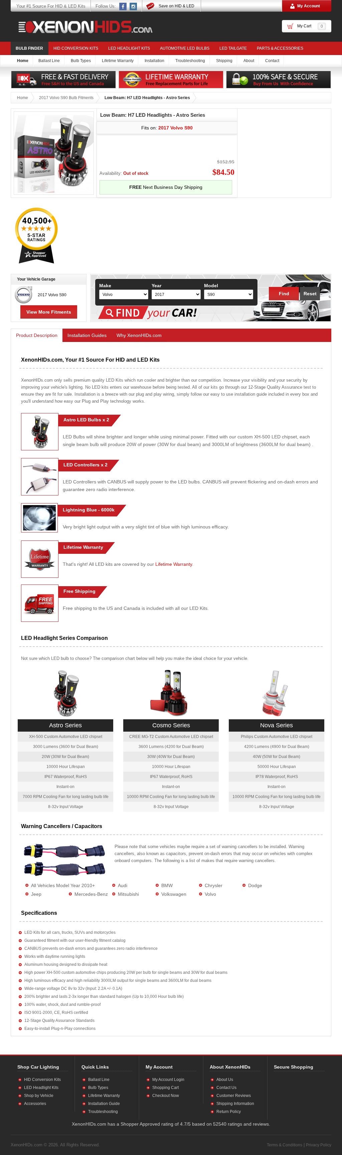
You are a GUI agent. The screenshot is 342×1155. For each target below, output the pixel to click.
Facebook (123, 6)
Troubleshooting (103, 1111)
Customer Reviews (233, 1095)
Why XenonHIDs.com (139, 335)
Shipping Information (235, 1103)
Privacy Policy (318, 1145)
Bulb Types (98, 1087)
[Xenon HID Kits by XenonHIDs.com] (82, 26)
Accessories (35, 1103)
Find (284, 293)
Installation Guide (104, 1103)
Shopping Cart (165, 1087)
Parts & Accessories (280, 48)
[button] (295, 1095)
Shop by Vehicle (38, 1095)
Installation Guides (87, 335)
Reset (310, 293)
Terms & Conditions (284, 1145)
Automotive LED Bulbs (184, 48)
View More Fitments (48, 312)
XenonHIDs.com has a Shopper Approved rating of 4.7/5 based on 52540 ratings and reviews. (171, 1124)
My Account (308, 6)
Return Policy (228, 1111)
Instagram (133, 6)
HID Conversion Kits (75, 48)
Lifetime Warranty (173, 564)
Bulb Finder (29, 48)
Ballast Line (99, 1079)
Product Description (36, 335)
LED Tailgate (233, 48)
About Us (224, 1079)
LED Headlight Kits (129, 48)
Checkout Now (165, 1095)
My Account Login (168, 1079)
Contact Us (226, 1087)
